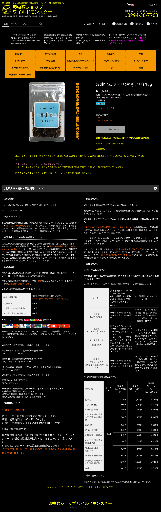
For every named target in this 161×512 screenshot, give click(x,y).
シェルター (20, 60)
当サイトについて (55, 487)
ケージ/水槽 (50, 54)
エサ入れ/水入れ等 (110, 60)
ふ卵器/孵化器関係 (20, 67)
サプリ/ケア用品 (80, 67)
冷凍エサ (108, 120)
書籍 (141, 67)
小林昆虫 (111, 108)
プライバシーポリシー (76, 487)
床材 (141, 54)
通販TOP (105, 24)
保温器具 (111, 54)
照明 (80, 54)
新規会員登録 (121, 24)
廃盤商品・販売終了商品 (20, 74)
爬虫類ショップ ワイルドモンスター (80, 503)
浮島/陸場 (50, 60)
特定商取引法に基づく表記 (101, 487)
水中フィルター (141, 60)
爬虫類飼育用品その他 (50, 67)
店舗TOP (90, 24)
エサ (111, 67)
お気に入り (138, 24)
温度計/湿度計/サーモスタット (80, 60)
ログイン (154, 24)
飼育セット (20, 54)
